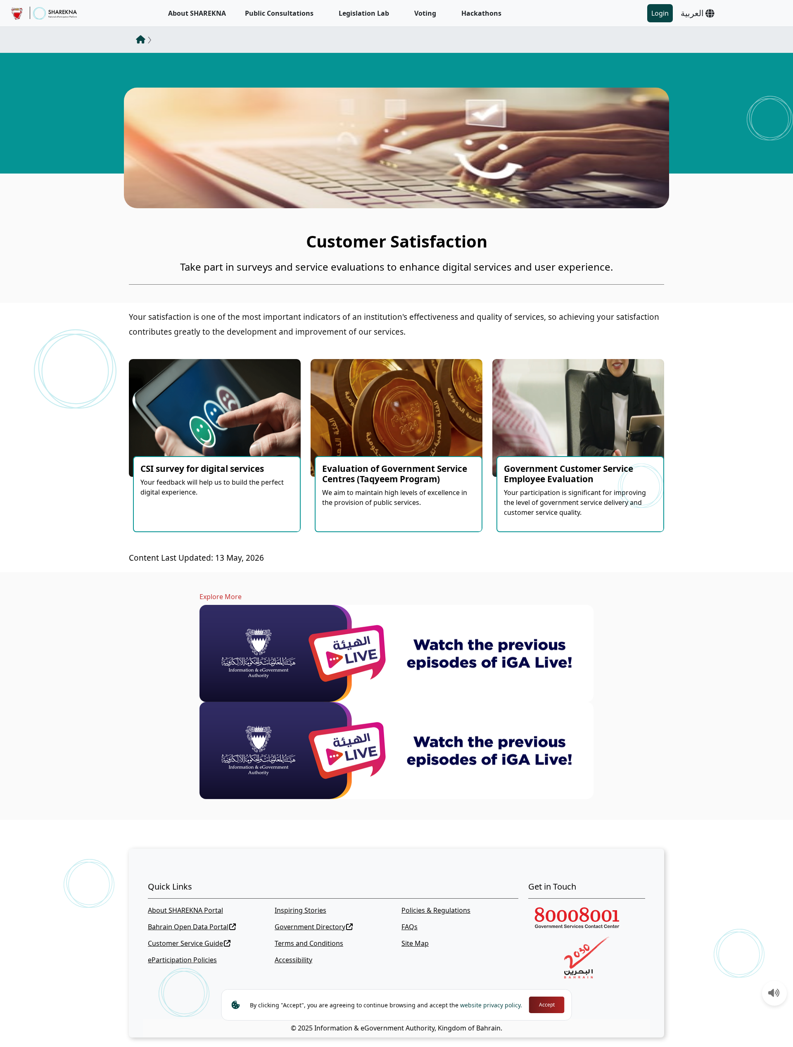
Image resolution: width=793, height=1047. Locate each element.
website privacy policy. (491, 1005)
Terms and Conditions (309, 943)
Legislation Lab (364, 13)
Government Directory (310, 926)
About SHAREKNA (197, 13)
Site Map (415, 943)
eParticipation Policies (182, 959)
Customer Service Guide (185, 943)
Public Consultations (279, 13)
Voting (425, 13)
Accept (547, 1004)
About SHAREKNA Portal (185, 910)
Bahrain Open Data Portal (188, 926)
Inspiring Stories (300, 910)
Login (660, 13)
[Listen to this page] (774, 993)
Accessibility (293, 959)
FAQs (409, 926)
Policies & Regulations (435, 910)
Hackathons (481, 13)
